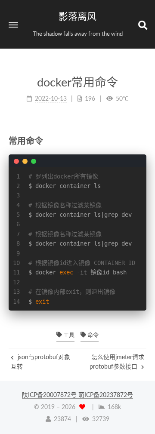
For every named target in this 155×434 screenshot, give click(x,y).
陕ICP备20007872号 (50, 395)
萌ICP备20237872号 (105, 395)
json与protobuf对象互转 (40, 362)
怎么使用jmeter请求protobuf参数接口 (117, 362)
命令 (92, 335)
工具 (68, 335)
